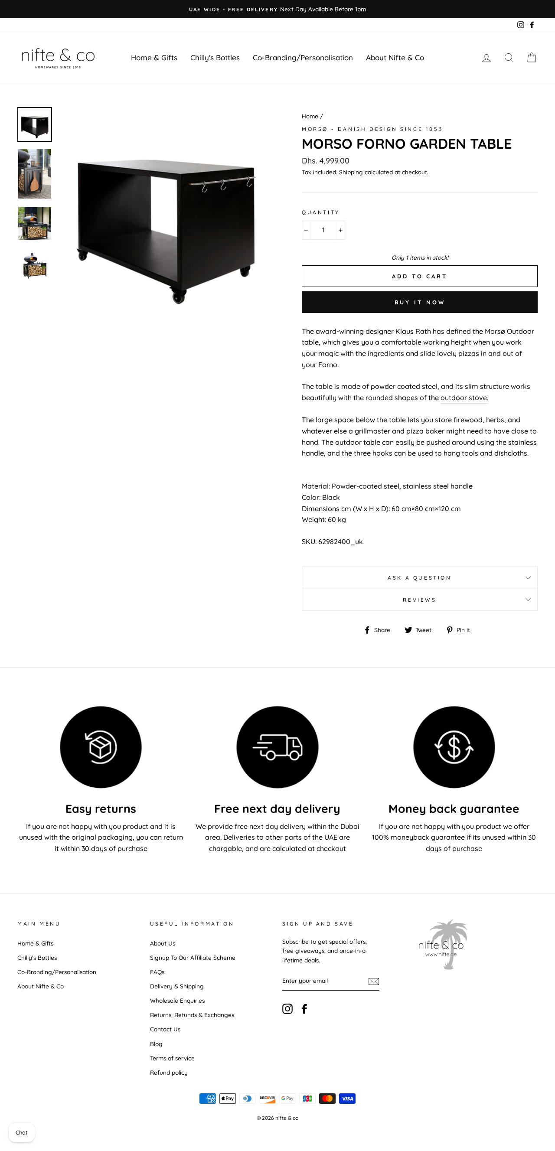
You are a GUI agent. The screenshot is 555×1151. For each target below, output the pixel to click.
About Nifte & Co (395, 57)
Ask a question (419, 577)
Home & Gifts (154, 57)
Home (310, 116)
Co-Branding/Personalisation (303, 57)
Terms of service (172, 1058)
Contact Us (165, 1029)
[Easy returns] (100, 747)
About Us (162, 943)
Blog (156, 1043)
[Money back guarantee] (454, 747)
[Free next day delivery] (277, 747)
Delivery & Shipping (177, 986)
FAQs (157, 971)
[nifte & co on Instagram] (287, 1009)
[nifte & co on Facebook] (304, 1009)
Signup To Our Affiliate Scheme (192, 957)
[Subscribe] (373, 981)
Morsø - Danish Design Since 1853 (372, 129)
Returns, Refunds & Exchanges (192, 1014)
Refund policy (169, 1072)
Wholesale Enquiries (177, 1000)
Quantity (321, 212)
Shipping (351, 172)
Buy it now (420, 302)
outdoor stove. (464, 397)
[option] (277, 9)
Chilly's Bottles (215, 57)
